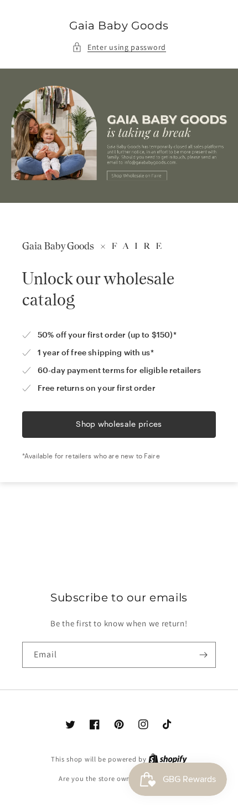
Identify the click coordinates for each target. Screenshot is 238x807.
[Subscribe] (203, 655)
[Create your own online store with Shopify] (167, 759)
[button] (119, 47)
